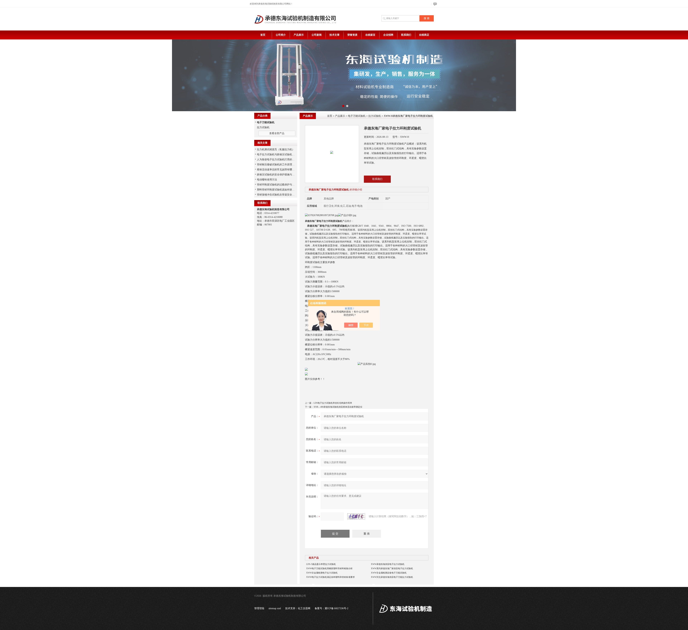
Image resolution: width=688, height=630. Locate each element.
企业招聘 (388, 35)
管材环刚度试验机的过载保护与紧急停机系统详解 (284, 184)
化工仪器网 (304, 608)
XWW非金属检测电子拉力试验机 (322, 573)
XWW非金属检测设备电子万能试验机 (389, 573)
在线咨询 (434, 4)
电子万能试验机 (357, 116)
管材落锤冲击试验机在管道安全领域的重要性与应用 (286, 194)
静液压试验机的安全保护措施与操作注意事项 (282, 174)
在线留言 (370, 35)
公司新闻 (317, 35)
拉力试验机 (374, 116)
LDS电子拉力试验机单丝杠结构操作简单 (333, 403)
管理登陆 (259, 608)
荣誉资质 (352, 35)
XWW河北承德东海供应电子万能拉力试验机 (392, 577)
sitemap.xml (275, 608)
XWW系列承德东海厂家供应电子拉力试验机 (392, 568)
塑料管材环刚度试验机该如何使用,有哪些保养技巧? (285, 189)
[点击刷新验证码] (356, 516)
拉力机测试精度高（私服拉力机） (276, 149)
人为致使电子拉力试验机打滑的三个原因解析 (282, 159)
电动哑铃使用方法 (267, 179)
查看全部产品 (276, 133)
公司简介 (281, 35)
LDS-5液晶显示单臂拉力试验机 (321, 564)
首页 (262, 35)
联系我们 (406, 35)
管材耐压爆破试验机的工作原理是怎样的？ (281, 164)
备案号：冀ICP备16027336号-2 (331, 608)
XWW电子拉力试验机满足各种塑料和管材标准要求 (330, 577)
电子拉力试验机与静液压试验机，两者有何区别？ (284, 154)
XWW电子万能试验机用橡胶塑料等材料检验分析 (329, 568)
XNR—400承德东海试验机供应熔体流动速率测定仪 (338, 407)
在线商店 (424, 35)
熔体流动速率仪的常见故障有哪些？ (277, 169)
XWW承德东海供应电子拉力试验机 (387, 564)
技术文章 (334, 35)
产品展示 (299, 35)
